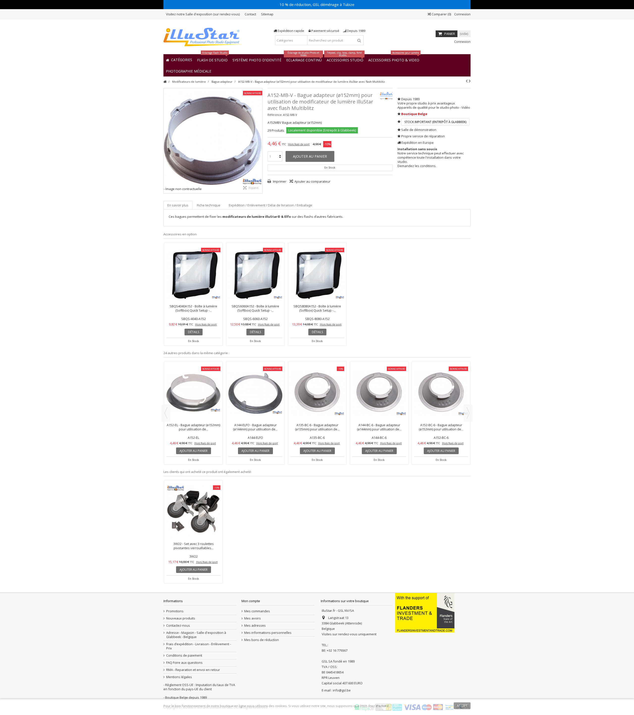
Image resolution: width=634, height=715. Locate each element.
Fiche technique (208, 205)
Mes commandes (257, 611)
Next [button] (468, 413)
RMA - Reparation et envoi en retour (193, 670)
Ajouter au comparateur (312, 181)
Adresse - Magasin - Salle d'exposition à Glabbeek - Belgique (196, 635)
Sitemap (267, 14)
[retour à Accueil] (164, 82)
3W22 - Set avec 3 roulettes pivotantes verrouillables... (193, 546)
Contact (250, 14)
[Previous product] (467, 81)
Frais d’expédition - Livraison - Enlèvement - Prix (198, 646)
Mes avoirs (252, 618)
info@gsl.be (342, 690)
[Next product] (470, 81)
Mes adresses (255, 625)
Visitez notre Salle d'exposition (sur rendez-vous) (203, 14)
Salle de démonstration (418, 129)
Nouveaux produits (180, 618)
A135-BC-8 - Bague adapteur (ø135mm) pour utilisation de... (194, 384)
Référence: (274, 115)
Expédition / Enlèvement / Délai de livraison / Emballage (270, 205)
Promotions (175, 611)
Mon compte (250, 601)
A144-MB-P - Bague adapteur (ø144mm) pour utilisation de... (441, 384)
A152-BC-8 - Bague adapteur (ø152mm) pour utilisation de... (317, 384)
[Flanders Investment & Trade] (424, 612)
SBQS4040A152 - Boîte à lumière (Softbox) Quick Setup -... (193, 308)
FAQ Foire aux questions (184, 663)
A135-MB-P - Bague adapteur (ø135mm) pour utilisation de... (379, 384)
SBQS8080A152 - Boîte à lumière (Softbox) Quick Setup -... (317, 308)
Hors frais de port (299, 144)
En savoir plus (177, 205)
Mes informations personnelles (267, 633)
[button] (188, 70)
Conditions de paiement (184, 655)
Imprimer (279, 181)
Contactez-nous (178, 625)
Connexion (462, 14)
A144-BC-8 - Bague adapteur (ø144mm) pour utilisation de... (256, 384)
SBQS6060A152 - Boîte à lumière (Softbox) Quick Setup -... (255, 308)
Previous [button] (165, 413)
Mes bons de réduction (261, 640)
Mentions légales (179, 677)
